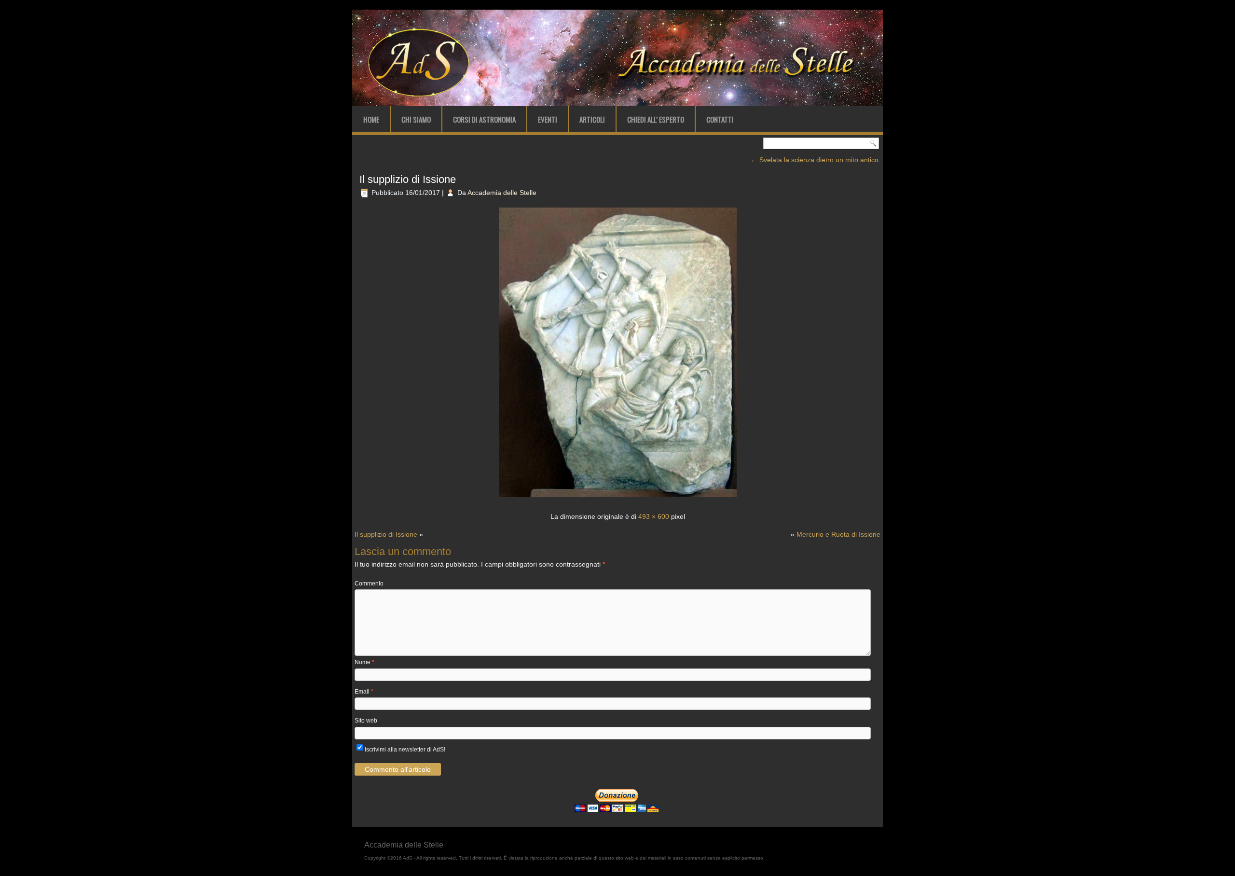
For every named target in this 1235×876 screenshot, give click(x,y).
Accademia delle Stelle (501, 192)
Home (371, 119)
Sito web (366, 720)
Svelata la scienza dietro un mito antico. (815, 160)
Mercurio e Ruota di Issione (838, 534)
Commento (369, 583)
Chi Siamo (416, 119)
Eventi (547, 119)
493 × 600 (653, 516)
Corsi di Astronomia (484, 119)
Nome (364, 662)
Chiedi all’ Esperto (655, 119)
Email (364, 691)
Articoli (592, 119)
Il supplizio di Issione (407, 179)
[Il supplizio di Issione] (617, 498)
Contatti (720, 119)
